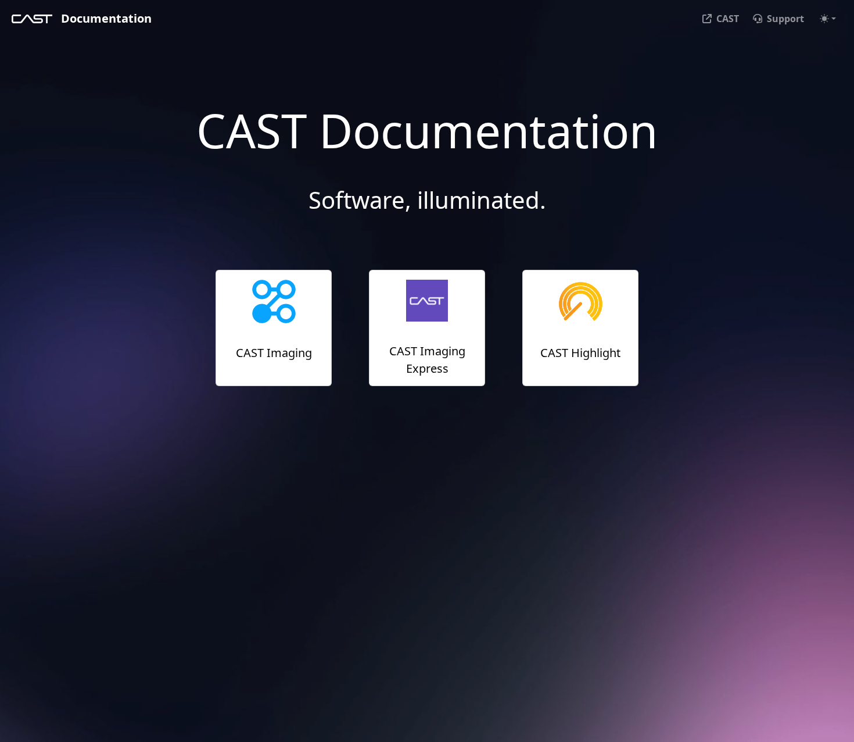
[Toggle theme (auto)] (828, 18)
